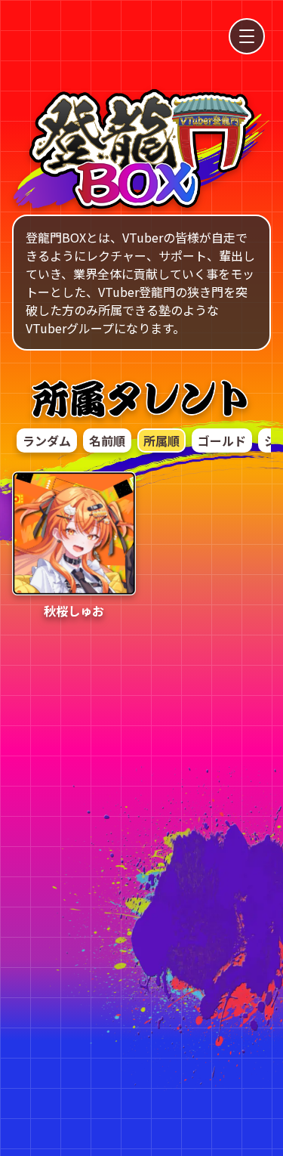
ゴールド (222, 440)
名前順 (107, 440)
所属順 (161, 440)
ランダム (47, 440)
